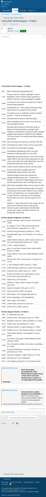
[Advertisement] (23, 62)
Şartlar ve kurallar (16, 482)
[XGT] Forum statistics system (13, 490)
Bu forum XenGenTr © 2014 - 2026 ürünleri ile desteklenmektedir (20, 491)
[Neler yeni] (38, 10)
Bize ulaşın (5, 482)
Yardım (37, 482)
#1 (44, 37)
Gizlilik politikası (28, 482)
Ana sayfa (6, 10)
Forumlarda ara (17, 14)
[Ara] (43, 10)
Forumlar (17, 10)
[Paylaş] (41, 37)
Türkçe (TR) (7, 479)
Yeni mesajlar (5, 14)
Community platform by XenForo (19, 488)
